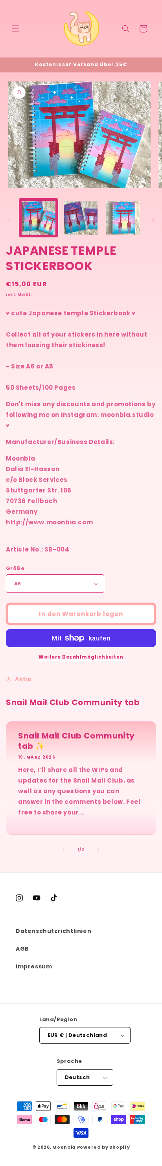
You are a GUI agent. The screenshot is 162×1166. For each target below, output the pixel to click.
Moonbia (64, 1147)
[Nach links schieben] (8, 219)
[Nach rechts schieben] (153, 219)
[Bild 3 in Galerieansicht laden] (123, 217)
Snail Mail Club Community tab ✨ (76, 741)
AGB (22, 949)
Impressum (34, 966)
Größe (15, 568)
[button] (15, 28)
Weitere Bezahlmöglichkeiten (81, 656)
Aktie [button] (23, 679)
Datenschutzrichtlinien (53, 931)
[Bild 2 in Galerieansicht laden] (81, 217)
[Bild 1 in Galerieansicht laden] (38, 217)
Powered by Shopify (103, 1147)
